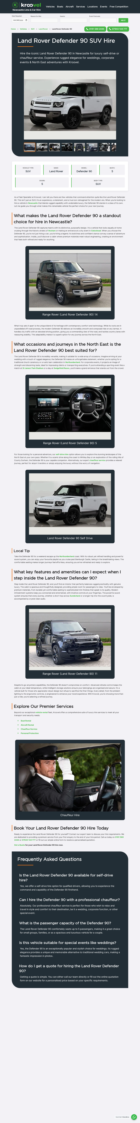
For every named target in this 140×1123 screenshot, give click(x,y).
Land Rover (43, 29)
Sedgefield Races (61, 368)
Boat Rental (26, 721)
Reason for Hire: (36, 16)
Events (103, 6)
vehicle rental (41, 712)
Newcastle (33, 203)
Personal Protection (30, 733)
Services (80, 6)
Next (123, 20)
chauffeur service (97, 460)
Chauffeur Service (29, 729)
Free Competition (119, 6)
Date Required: (17, 16)
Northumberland (72, 362)
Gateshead (96, 231)
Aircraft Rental (27, 725)
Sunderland (75, 596)
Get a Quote (19, 845)
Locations (92, 6)
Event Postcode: (94, 16)
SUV (33, 29)
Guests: (62, 16)
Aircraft (70, 6)
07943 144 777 (29, 840)
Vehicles (50, 6)
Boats (60, 6)
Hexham (52, 231)
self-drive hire (62, 454)
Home (13, 29)
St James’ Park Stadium (33, 368)
